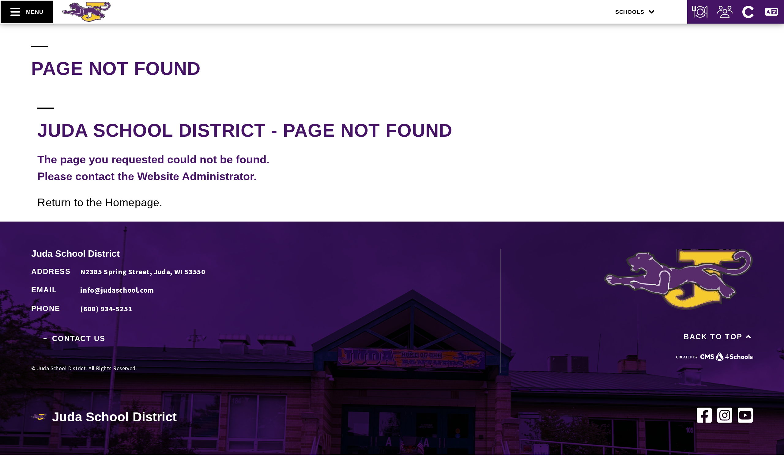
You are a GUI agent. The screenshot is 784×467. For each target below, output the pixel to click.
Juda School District (75, 254)
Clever (748, 12)
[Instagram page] (724, 422)
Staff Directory (724, 12)
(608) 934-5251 (106, 308)
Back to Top (713, 336)
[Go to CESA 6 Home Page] (714, 359)
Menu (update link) (699, 12)
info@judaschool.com (117, 290)
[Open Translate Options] (771, 12)
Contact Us (78, 338)
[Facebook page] (704, 422)
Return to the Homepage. (99, 202)
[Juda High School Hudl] (745, 422)
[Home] (86, 20)
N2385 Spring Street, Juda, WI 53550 (142, 271)
